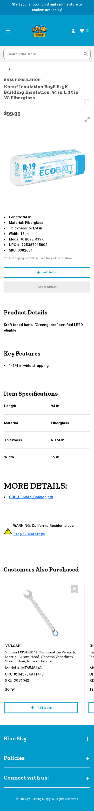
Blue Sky (15, 738)
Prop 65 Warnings (29, 534)
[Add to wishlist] (74, 589)
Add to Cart (50, 272)
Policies (14, 757)
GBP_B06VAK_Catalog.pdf (31, 497)
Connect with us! (26, 777)
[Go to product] (41, 613)
